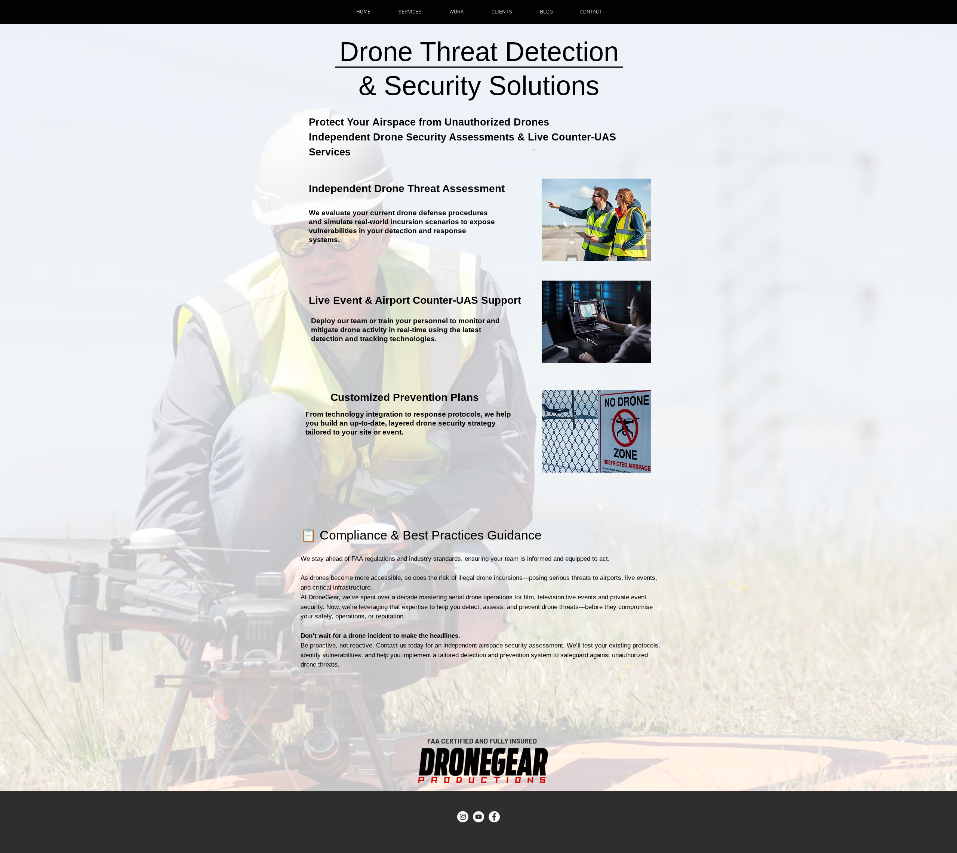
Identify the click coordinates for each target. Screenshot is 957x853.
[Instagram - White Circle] (462, 816)
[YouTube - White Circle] (478, 816)
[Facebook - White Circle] (494, 816)
